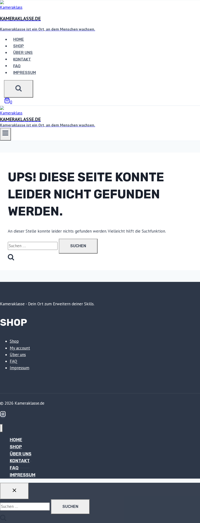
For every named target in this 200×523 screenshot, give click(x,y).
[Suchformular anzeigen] (18, 89)
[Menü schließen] (1, 428)
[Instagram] (3, 415)
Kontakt (22, 59)
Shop (18, 46)
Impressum (24, 72)
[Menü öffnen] (5, 134)
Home (18, 39)
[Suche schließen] (14, 491)
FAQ (16, 65)
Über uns (23, 52)
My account (20, 348)
